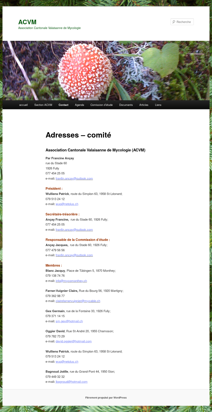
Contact (63, 105)
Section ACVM (43, 105)
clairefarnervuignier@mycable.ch (78, 300)
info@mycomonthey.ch (71, 280)
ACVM (27, 21)
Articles (143, 105)
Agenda (79, 105)
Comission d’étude (101, 105)
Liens (158, 105)
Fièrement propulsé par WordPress (106, 397)
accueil (23, 105)
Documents (126, 105)
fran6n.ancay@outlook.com (74, 178)
